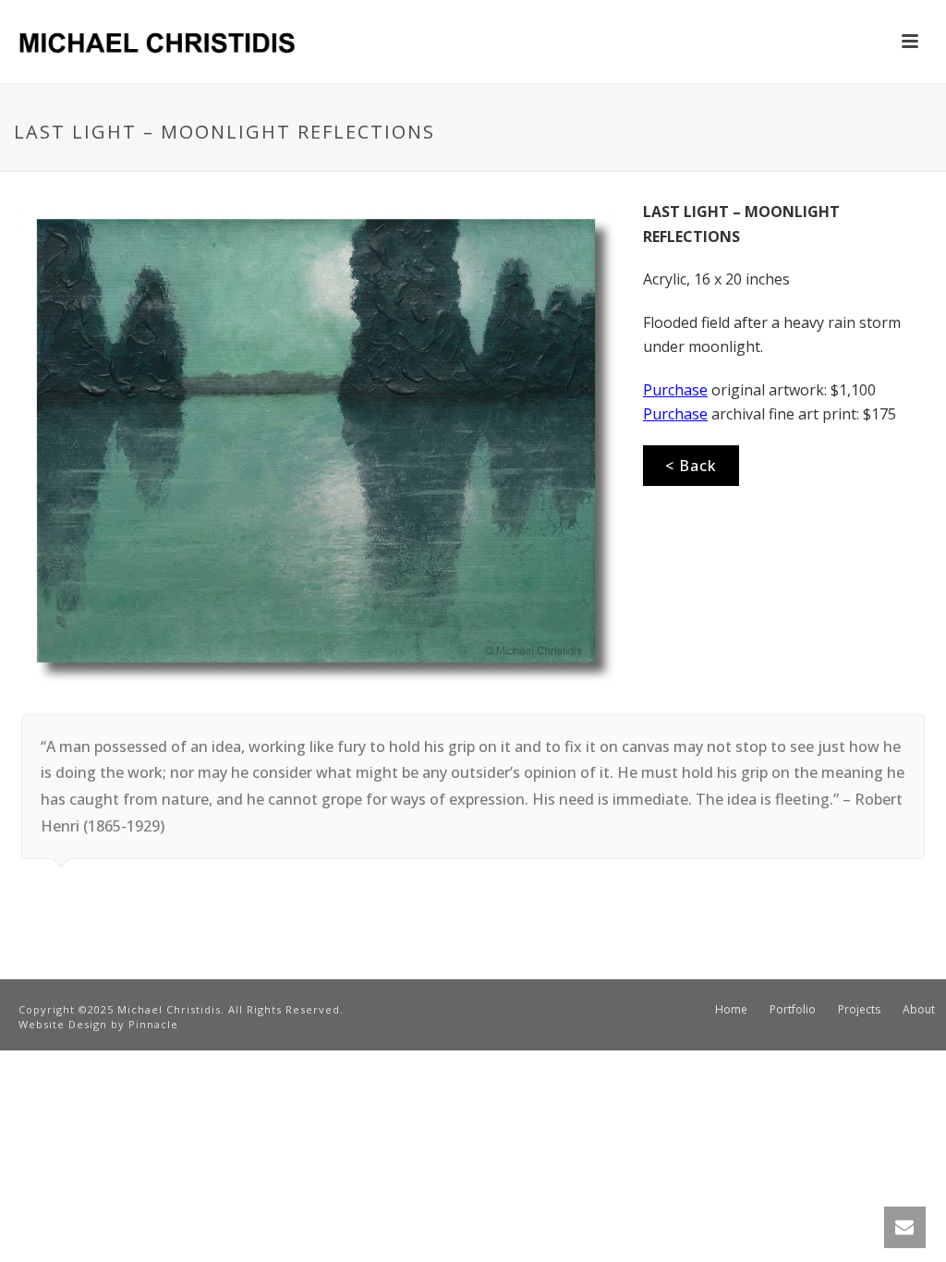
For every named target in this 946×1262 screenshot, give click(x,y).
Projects (859, 1009)
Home (731, 1009)
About (919, 1009)
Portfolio (793, 1009)
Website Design (62, 1024)
